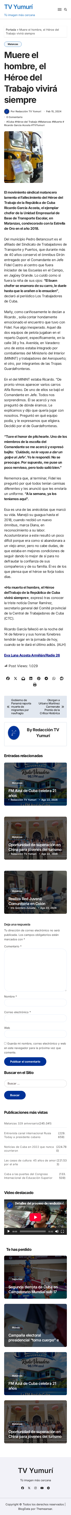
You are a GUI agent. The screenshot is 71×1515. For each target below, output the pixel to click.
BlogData (24, 1509)
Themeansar (44, 1509)
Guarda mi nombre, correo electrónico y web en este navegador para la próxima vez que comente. (35, 1048)
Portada (11, 29)
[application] (35, 1217)
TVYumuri (39, 125)
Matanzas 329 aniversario (21, 1123)
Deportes (17, 1279)
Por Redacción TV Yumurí (26, 111)
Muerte (57, 121)
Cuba (11, 121)
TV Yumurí (18, 6)
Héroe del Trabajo (26, 121)
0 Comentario (14, 117)
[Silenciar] (57, 1231)
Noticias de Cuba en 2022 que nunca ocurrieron (29, 1148)
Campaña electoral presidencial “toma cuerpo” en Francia (34, 1340)
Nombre (10, 996)
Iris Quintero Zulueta (23, 907)
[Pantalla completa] (62, 1231)
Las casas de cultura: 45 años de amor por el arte (30, 1162)
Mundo (16, 1327)
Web (7, 1028)
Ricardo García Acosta (17, 125)
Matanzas (13, 44)
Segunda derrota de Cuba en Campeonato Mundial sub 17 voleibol (33, 1292)
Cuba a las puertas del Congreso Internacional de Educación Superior (28, 1176)
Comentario (13, 946)
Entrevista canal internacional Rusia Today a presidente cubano (27, 1135)
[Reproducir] (8, 1231)
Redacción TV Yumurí (23, 799)
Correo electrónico (17, 1012)
